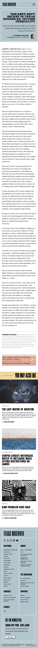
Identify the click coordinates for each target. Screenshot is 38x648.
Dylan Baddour (11, 473)
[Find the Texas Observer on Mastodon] (14, 541)
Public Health (7, 577)
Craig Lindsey (10, 518)
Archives (23, 580)
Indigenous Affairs (9, 569)
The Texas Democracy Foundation (26, 555)
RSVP (5, 611)
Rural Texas (7, 580)
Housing (6, 567)
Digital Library (25, 586)
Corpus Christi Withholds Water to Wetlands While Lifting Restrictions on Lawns (17, 460)
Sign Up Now (10, 637)
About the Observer (26, 550)
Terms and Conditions (31, 645)
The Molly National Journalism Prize (26, 565)
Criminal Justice (8, 554)
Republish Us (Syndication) (24, 558)
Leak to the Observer (10, 597)
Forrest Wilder (21, 35)
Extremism (6, 565)
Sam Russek (9, 421)
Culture (6, 556)
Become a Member (25, 597)
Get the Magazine (25, 578)
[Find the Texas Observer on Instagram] (11, 541)
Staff (22, 552)
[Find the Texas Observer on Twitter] (8, 541)
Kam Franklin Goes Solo (16, 507)
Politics (5, 406)
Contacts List (7, 595)
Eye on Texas (7, 562)
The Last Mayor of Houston (18, 409)
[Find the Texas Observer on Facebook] (5, 541)
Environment (7, 452)
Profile (5, 504)
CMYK (18, 645)
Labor (5, 571)
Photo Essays (7, 584)
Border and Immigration (10, 550)
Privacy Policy (29, 644)
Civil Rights (7, 552)
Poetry (6, 586)
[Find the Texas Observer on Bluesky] (17, 541)
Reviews (6, 582)
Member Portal (25, 601)
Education (6, 558)
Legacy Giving (24, 599)
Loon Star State (8, 573)
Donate (22, 595)
